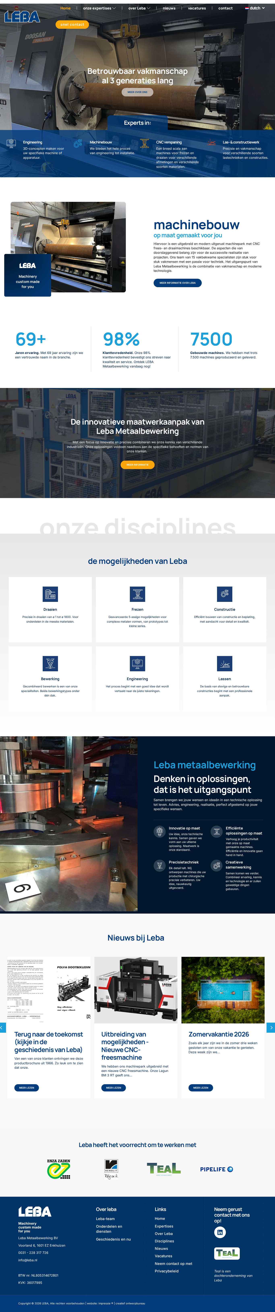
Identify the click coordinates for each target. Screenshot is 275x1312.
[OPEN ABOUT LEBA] (148, 8)
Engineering (32, 142)
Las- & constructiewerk (241, 142)
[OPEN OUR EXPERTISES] (114, 8)
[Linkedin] (220, 1232)
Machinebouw (101, 142)
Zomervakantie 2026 (131, 1034)
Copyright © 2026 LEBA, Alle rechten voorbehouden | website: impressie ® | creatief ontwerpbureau (81, 1303)
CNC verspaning (169, 142)
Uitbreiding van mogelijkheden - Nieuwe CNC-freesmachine (37, 1046)
